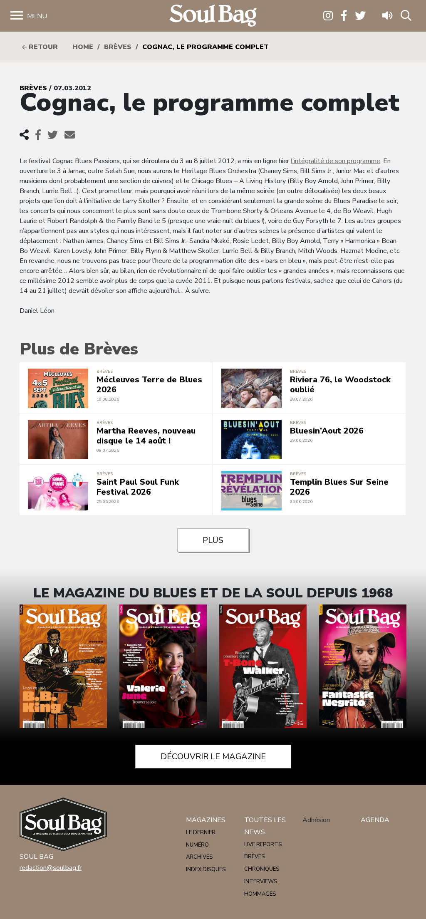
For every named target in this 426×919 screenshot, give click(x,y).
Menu (37, 16)
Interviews (260, 881)
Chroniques (261, 869)
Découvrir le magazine (213, 756)
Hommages (260, 894)
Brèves (117, 47)
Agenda (375, 820)
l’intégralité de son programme (335, 161)
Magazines (205, 820)
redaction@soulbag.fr (51, 867)
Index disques (205, 869)
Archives (199, 857)
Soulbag (213, 16)
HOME (82, 47)
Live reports (263, 844)
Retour (42, 47)
